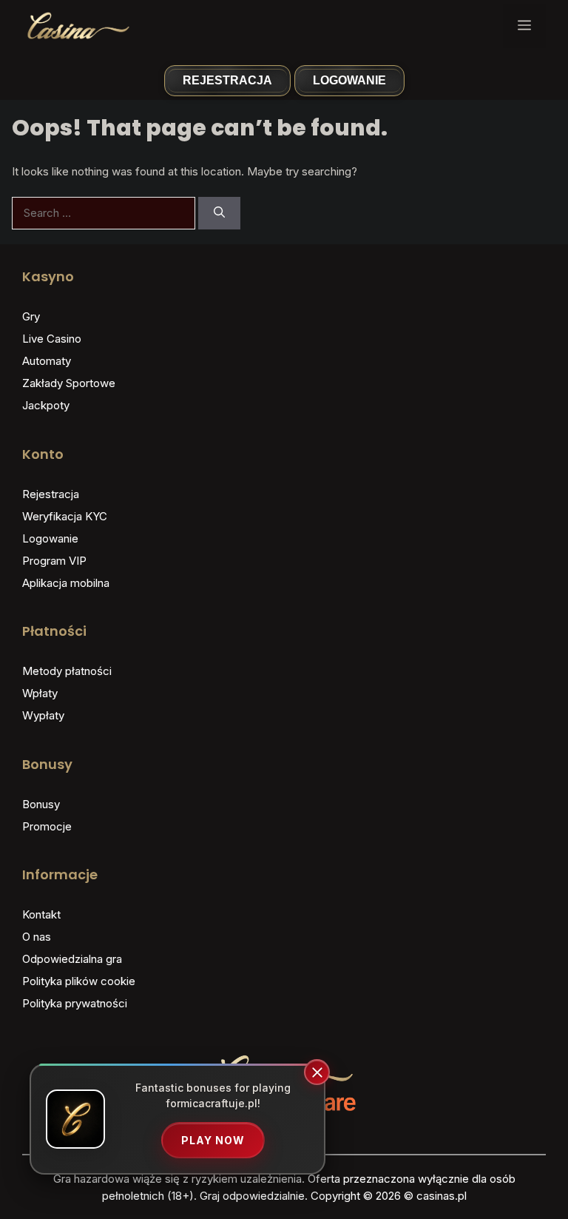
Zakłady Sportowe (68, 383)
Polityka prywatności (74, 1003)
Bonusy (41, 804)
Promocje (47, 826)
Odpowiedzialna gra (72, 959)
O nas (36, 937)
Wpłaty (40, 693)
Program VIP (54, 561)
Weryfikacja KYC (64, 516)
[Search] (219, 213)
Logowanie (349, 80)
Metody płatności (67, 671)
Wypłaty (43, 715)
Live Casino (51, 339)
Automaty (46, 361)
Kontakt (41, 914)
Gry (31, 316)
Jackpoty (46, 405)
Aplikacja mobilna (65, 583)
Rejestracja (227, 80)
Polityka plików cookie (78, 981)
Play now (213, 1140)
